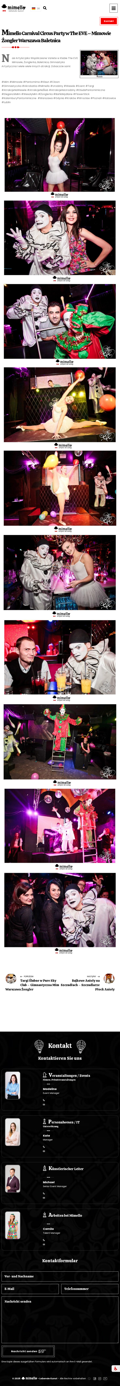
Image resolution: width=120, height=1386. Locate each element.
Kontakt (109, 21)
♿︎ (116, 1368)
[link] (89, 1378)
